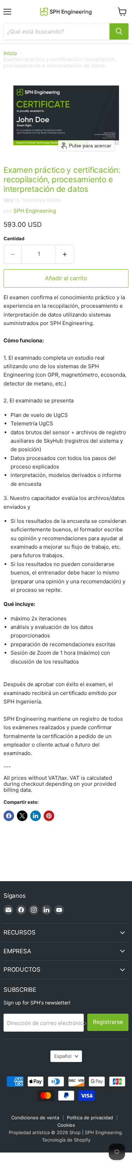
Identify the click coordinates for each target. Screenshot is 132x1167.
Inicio (10, 53)
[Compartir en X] (22, 816)
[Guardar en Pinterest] (49, 816)
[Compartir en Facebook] (9, 816)
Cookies (66, 1125)
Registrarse (108, 1022)
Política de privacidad (90, 1117)
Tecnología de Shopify (66, 1140)
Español (62, 1056)
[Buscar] (118, 31)
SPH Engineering (34, 210)
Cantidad (14, 238)
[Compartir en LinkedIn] (35, 816)
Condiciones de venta (35, 1117)
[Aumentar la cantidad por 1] (65, 254)
